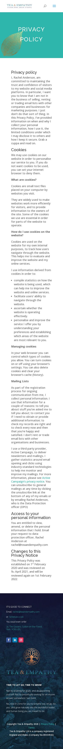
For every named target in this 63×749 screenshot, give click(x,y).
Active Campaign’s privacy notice (30, 479)
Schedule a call (16, 617)
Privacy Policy (47, 724)
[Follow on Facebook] (8, 640)
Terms (31, 727)
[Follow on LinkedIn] (14, 640)
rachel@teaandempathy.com (26, 612)
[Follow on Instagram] (21, 640)
